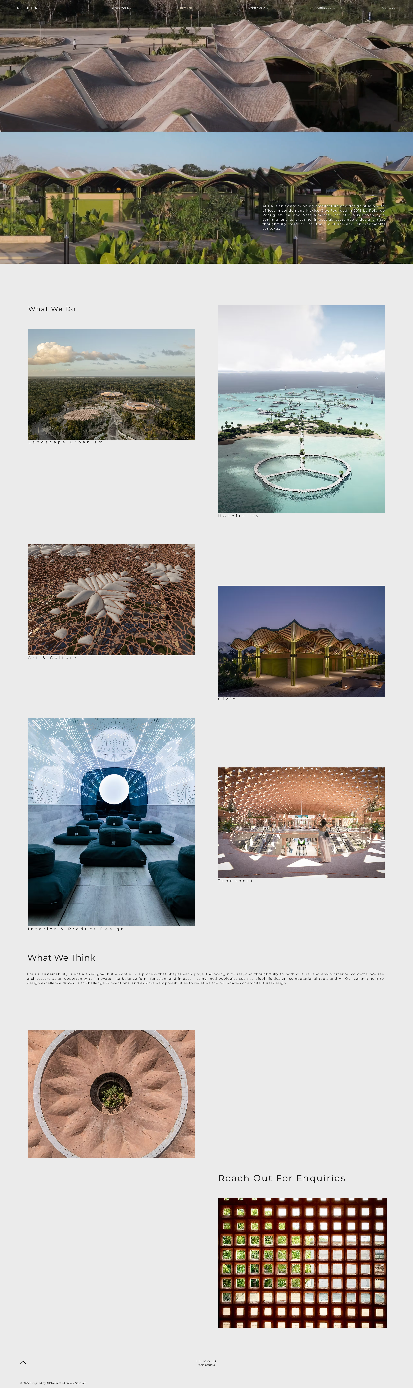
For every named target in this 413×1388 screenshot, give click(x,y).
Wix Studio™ (78, 1383)
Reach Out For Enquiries (282, 1178)
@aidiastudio (206, 1364)
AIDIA (28, 8)
